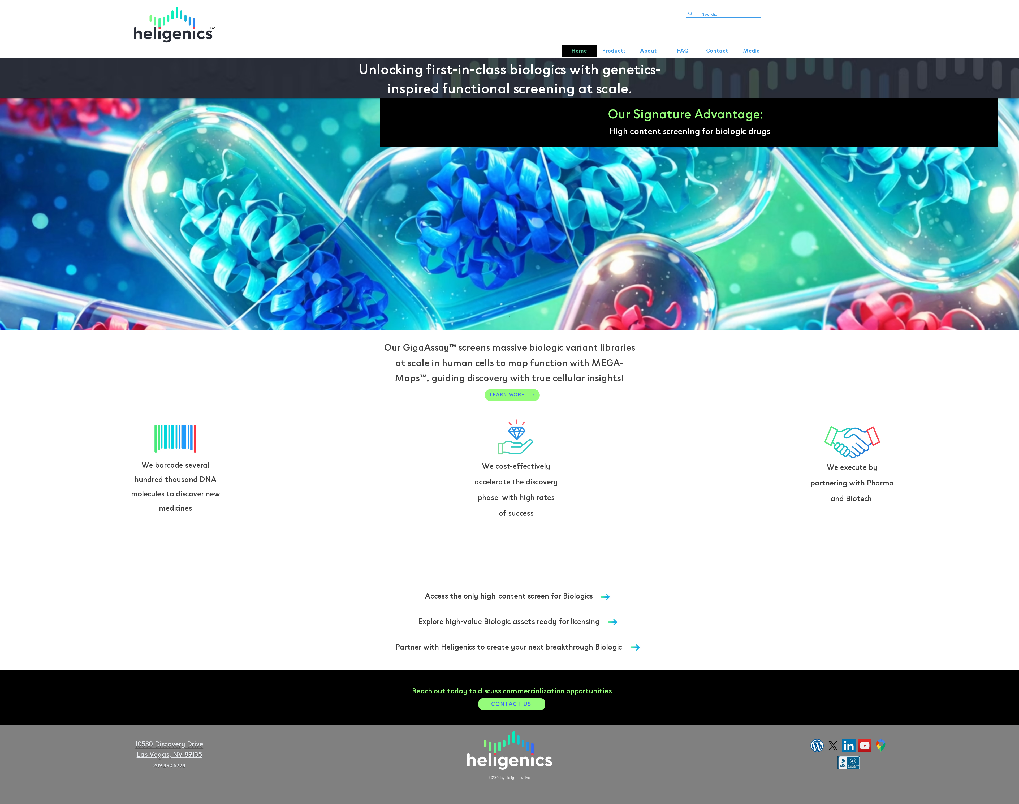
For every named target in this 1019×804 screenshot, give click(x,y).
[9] (509, 316)
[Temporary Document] (880, 745)
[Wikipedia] (817, 745)
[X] (833, 745)
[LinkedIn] (849, 745)
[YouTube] (864, 745)
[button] (614, 51)
